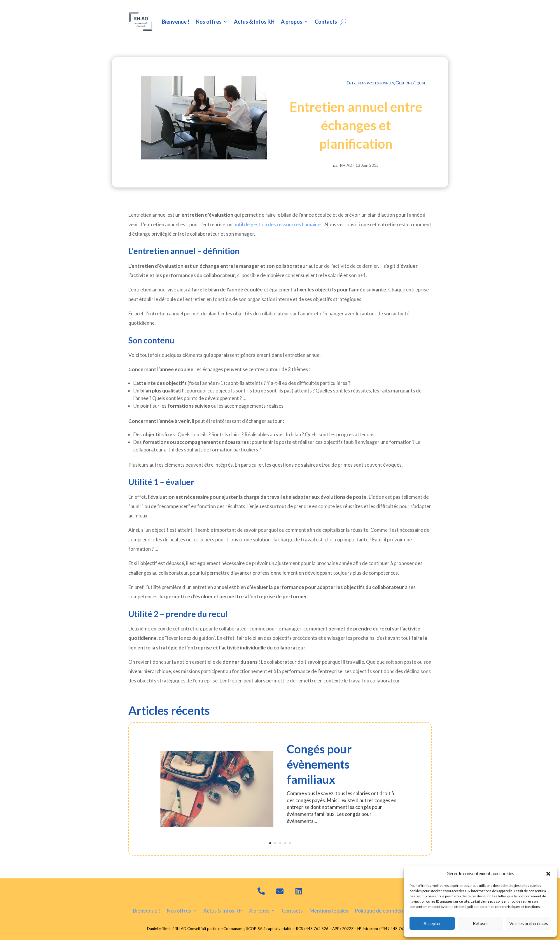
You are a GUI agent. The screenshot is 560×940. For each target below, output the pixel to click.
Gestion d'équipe (411, 82)
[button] (548, 874)
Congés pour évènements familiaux (319, 764)
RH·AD (346, 165)
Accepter (432, 923)
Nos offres (209, 21)
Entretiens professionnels (370, 82)
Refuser (480, 923)
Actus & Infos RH (254, 21)
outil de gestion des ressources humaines (278, 224)
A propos (291, 21)
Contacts (326, 21)
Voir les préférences (528, 923)
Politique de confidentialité (385, 910)
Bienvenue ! (175, 21)
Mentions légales (328, 910)
